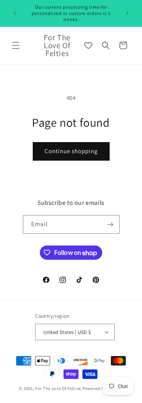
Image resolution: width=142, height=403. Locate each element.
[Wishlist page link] (88, 45)
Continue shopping (71, 151)
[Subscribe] (110, 224)
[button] (15, 45)
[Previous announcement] (14, 13)
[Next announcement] (127, 13)
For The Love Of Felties (58, 388)
